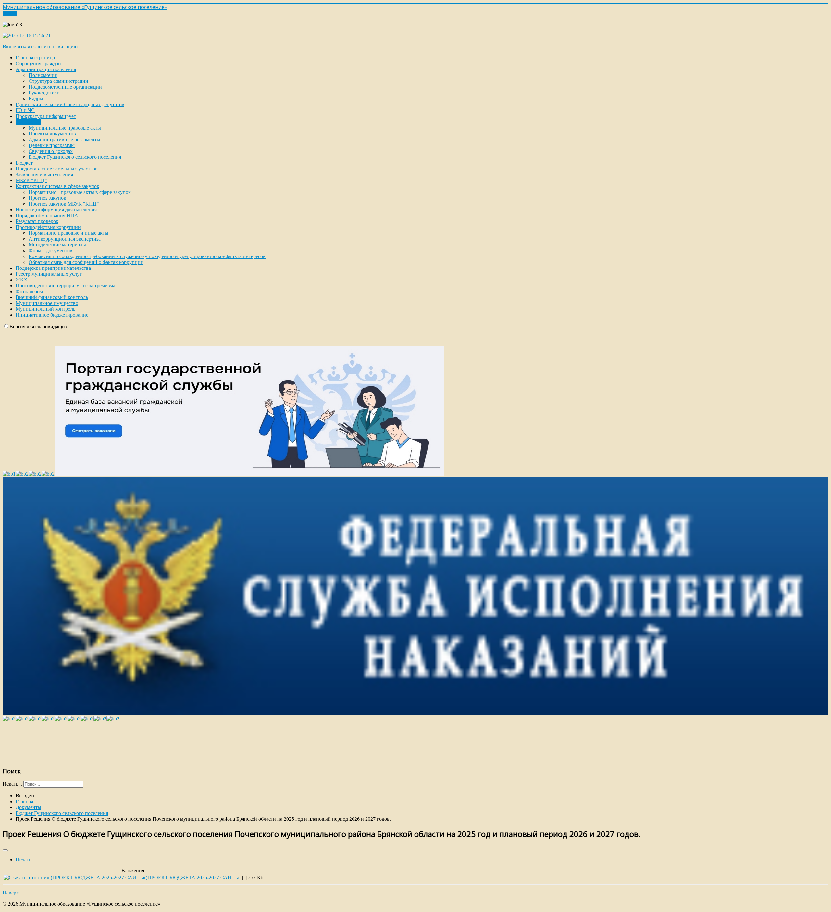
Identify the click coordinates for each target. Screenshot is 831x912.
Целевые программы (52, 145)
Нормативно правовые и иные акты (68, 233)
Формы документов (50, 250)
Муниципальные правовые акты (65, 128)
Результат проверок (37, 221)
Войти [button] (10, 13)
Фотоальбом (29, 291)
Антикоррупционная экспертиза (65, 239)
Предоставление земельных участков (57, 168)
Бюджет (24, 163)
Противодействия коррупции (48, 227)
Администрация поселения (46, 69)
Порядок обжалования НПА (47, 215)
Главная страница (35, 57)
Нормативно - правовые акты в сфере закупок (80, 192)
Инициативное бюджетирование (52, 315)
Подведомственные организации (65, 87)
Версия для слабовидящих (38, 326)
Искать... (12, 784)
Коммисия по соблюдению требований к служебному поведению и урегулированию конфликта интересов (147, 256)
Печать (23, 859)
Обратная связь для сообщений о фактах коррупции (86, 262)
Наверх (11, 892)
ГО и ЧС (25, 110)
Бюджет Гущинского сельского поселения (75, 157)
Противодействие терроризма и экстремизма (65, 285)
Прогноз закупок (47, 198)
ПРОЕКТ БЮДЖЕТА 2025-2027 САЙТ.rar (194, 877)
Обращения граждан (38, 63)
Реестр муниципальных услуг (49, 274)
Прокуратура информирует (46, 116)
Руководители (44, 92)
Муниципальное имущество (47, 303)
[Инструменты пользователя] (5, 850)
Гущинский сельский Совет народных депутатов (70, 104)
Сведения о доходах (51, 151)
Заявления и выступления (44, 174)
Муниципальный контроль (45, 309)
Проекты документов (52, 133)
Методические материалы (57, 244)
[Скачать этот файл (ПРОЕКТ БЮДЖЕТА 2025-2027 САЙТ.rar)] (75, 877)
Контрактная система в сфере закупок (57, 186)
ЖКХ (22, 279)
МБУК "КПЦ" (31, 180)
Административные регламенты (64, 139)
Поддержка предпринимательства (53, 268)
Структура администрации (58, 81)
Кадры (36, 98)
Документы (28, 122)
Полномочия (43, 75)
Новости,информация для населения (56, 209)
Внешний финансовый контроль (52, 297)
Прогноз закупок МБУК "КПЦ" (64, 203)
